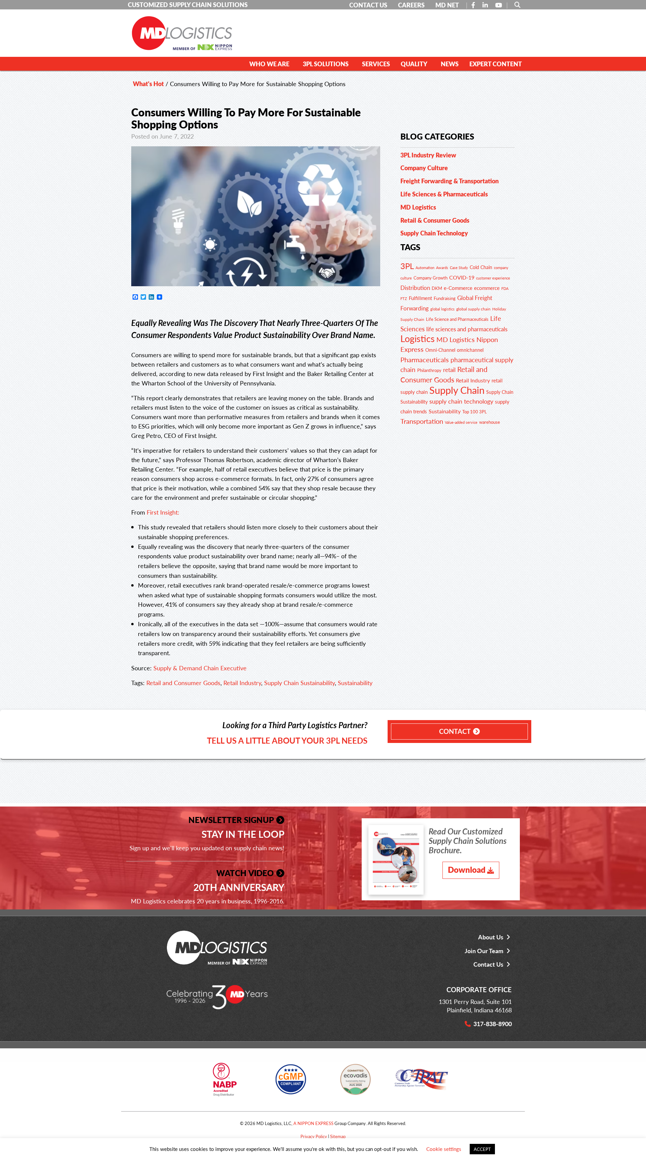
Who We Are (269, 64)
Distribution (415, 288)
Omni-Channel (440, 349)
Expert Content (495, 64)
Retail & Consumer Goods (434, 220)
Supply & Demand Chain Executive (200, 668)
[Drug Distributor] (225, 1082)
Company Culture (424, 167)
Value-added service (461, 422)
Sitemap (338, 1136)
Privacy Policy (313, 1136)
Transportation (421, 421)
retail (449, 370)
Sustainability (355, 682)
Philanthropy (429, 370)
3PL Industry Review (428, 155)
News (450, 64)
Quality (414, 64)
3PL (407, 265)
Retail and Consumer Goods (183, 682)
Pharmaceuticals (424, 359)
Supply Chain (457, 390)
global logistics (442, 308)
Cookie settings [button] (443, 1148)
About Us (490, 937)
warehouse (489, 422)
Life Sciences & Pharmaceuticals (444, 194)
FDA (504, 288)
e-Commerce (458, 287)
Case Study (459, 267)
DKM (437, 288)
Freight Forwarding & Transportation (449, 181)
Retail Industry (242, 682)
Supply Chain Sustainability (299, 682)
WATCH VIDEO (245, 872)
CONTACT (455, 731)
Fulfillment (420, 298)
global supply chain (473, 309)
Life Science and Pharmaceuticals (457, 319)
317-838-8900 (492, 1023)
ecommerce (487, 287)
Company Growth (430, 278)
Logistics (417, 338)
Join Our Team (484, 950)
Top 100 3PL (474, 411)
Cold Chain (481, 267)
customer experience (493, 277)
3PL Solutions (326, 64)
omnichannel (470, 350)
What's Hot (148, 83)
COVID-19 (461, 277)
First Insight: (163, 512)
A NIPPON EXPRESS (313, 1123)
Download (467, 869)
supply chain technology (461, 401)
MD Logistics (418, 207)
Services (376, 64)
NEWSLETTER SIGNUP (231, 819)
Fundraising (445, 298)
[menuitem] (270, 63)
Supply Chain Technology (434, 233)
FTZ (403, 298)
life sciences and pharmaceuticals (466, 329)
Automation (425, 267)
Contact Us (488, 964)
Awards (442, 267)
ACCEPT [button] (482, 1149)
